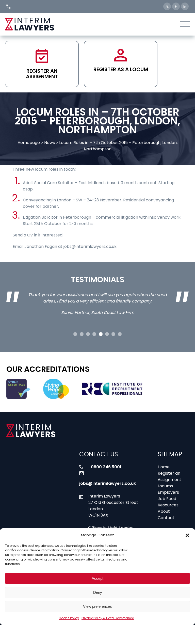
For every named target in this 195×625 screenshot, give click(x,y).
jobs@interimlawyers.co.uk (107, 483)
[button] (187, 535)
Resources (168, 505)
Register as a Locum (120, 69)
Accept (97, 578)
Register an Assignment (42, 73)
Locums (165, 486)
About (164, 511)
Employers (168, 492)
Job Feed (167, 499)
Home (164, 467)
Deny (97, 592)
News (49, 143)
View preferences (97, 606)
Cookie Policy (69, 618)
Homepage (29, 143)
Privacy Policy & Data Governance (108, 618)
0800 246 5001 (106, 467)
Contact (166, 518)
